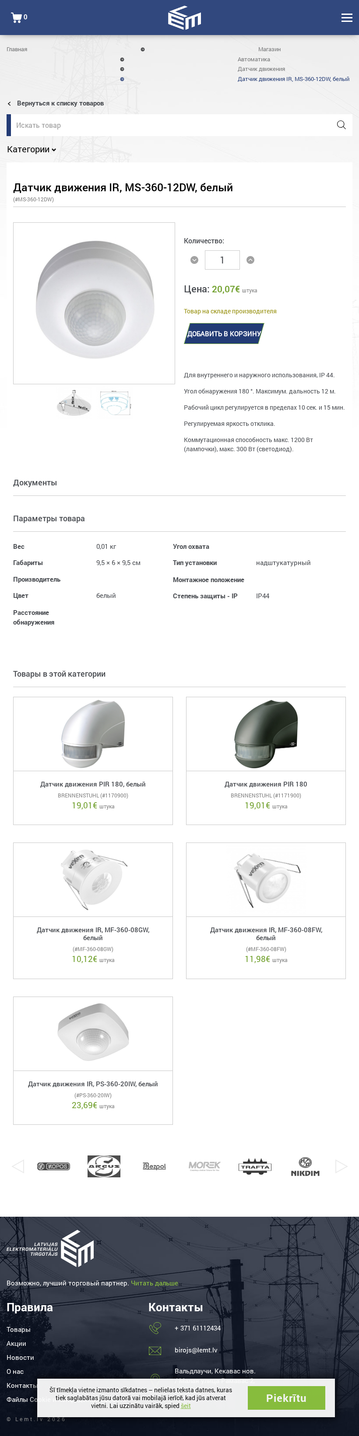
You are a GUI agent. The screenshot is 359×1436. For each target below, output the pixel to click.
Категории (29, 149)
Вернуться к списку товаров (59, 102)
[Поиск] (341, 125)
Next (341, 1166)
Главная (17, 49)
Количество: (204, 240)
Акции (16, 1343)
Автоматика (254, 59)
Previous (17, 1166)
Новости (20, 1357)
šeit (186, 1405)
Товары (19, 1329)
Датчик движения (261, 69)
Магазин (269, 49)
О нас (15, 1371)
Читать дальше (154, 1282)
